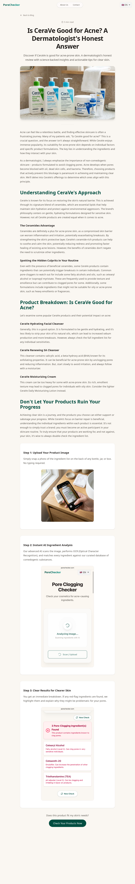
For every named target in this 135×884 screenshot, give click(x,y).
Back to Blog (28, 15)
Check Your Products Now (67, 823)
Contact (76, 5)
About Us (64, 5)
